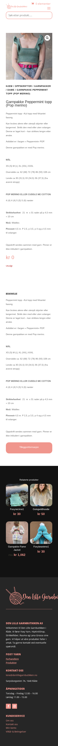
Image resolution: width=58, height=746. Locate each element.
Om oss (10, 720)
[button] (47, 38)
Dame (10, 90)
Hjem (9, 86)
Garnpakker (42, 86)
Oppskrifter (23, 86)
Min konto (11, 727)
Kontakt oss (12, 724)
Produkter (11, 662)
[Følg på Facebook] (8, 706)
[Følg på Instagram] (14, 706)
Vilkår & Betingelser (16, 731)
